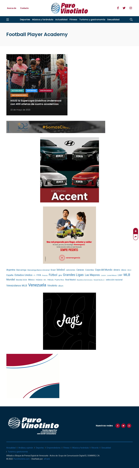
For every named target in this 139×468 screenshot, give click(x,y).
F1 (34, 275)
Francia (45, 275)
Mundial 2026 (21, 280)
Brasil (53, 270)
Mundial (10, 279)
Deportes (25, 19)
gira (60, 275)
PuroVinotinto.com (22, 459)
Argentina (10, 270)
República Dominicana (84, 280)
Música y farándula (42, 19)
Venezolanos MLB (16, 285)
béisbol (61, 269)
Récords (95, 448)
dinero (116, 270)
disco (123, 270)
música (39, 280)
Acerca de (11, 8)
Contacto (24, 8)
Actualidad (61, 19)
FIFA (39, 275)
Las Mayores (92, 275)
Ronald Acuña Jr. (99, 280)
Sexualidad (113, 19)
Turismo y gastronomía (92, 19)
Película (50, 280)
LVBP (120, 275)
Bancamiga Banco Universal (39, 270)
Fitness (73, 19)
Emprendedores (19, 95)
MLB (127, 275)
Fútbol (53, 275)
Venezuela (37, 285)
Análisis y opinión (25, 448)
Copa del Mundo (103, 269)
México (31, 280)
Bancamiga (21, 270)
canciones (70, 270)
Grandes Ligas (73, 275)
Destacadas (46, 91)
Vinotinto (52, 285)
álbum (60, 286)
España (9, 275)
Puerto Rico (59, 280)
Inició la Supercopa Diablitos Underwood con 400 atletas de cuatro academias (35, 102)
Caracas (80, 270)
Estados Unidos (23, 275)
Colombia (89, 270)
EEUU (129, 270)
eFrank (47, 459)
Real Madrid (70, 279)
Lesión (103, 275)
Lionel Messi (112, 275)
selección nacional (114, 279)
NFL (45, 280)
